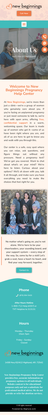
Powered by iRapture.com (24, 409)
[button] (24, 24)
